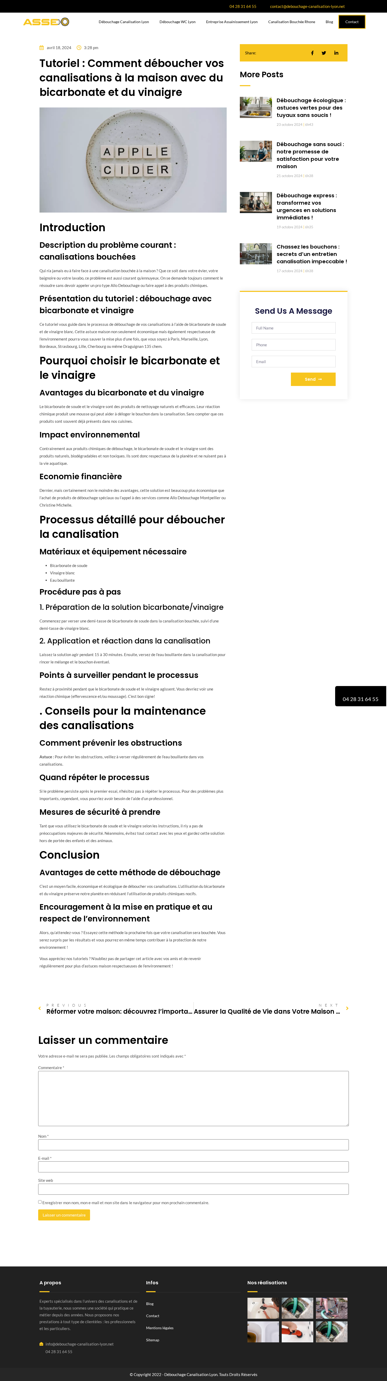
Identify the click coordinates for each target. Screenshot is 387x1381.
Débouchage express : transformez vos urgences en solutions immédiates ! (307, 206)
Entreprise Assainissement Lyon (232, 21)
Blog (329, 21)
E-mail (45, 1158)
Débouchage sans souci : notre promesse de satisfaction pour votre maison (310, 155)
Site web (45, 1180)
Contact (152, 1315)
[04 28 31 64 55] (361, 692)
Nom (43, 1136)
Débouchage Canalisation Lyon (124, 21)
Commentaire (51, 1068)
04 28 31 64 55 (361, 699)
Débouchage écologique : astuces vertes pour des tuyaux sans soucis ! (311, 108)
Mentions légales (159, 1328)
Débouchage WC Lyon (178, 21)
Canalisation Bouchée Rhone (291, 21)
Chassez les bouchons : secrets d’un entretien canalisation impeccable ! (312, 254)
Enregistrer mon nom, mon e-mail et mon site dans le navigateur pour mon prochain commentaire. (125, 1203)
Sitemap (152, 1340)
